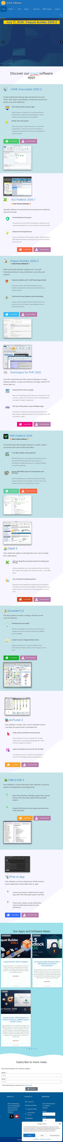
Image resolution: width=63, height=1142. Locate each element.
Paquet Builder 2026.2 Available (16, 962)
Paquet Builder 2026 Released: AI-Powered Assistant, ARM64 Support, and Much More (15, 1020)
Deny (42, 1135)
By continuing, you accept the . (17, 1085)
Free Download (30, 141)
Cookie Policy (36, 1139)
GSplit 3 (12, 548)
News (19, 9)
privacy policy (27, 1085)
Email (4, 1079)
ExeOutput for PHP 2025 (25, 372)
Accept (29, 1135)
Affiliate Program (47, 9)
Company (57, 9)
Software (10, 9)
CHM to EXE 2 (16, 780)
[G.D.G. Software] (12, 3)
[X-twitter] (12, 1116)
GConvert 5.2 (16, 610)
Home (3, 9)
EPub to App (17, 877)
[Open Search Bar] (61, 15)
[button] (60, 1124)
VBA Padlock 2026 (21, 435)
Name (4, 1073)
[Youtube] (17, 1116)
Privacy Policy (43, 1139)
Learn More (31, 31)
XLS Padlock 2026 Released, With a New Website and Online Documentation (47, 964)
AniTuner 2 (16, 720)
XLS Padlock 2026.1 (23, 199)
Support (26, 9)
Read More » (16, 976)
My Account (36, 9)
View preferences (54, 1135)
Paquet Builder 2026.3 (24, 261)
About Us (49, 1139)
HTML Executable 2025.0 (26, 89)
